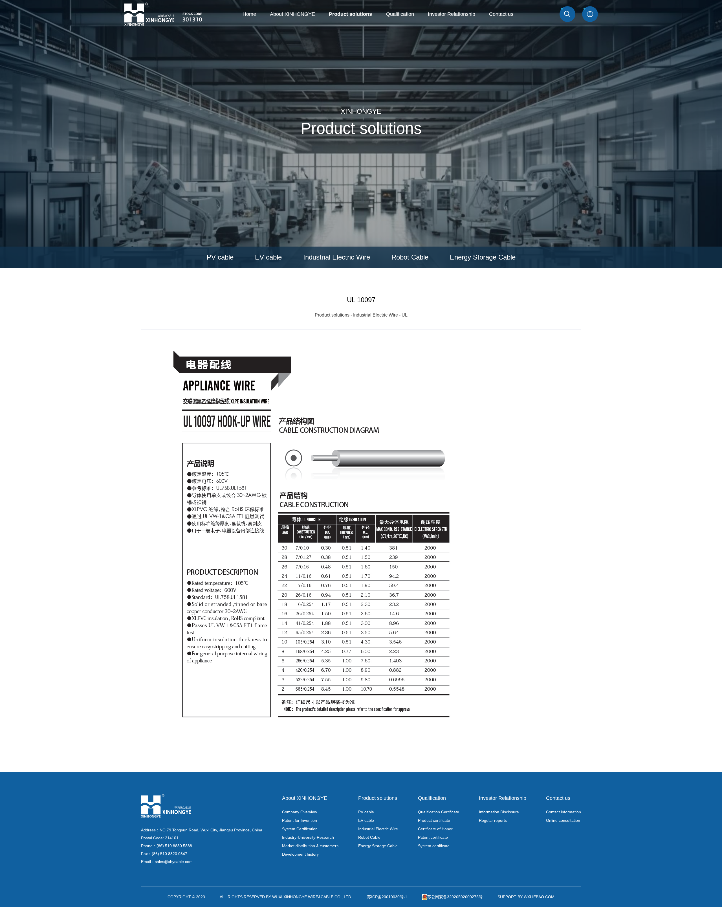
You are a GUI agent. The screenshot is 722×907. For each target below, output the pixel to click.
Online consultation (563, 820)
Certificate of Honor (435, 829)
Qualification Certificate (438, 812)
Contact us (501, 14)
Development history (300, 854)
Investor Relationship (451, 14)
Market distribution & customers (310, 846)
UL (405, 315)
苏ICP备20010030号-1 (387, 897)
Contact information (563, 812)
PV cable (220, 257)
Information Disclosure (499, 812)
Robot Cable (409, 257)
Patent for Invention (299, 820)
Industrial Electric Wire (336, 257)
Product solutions (350, 14)
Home (249, 14)
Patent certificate (433, 837)
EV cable (268, 257)
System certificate (434, 846)
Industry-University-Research (308, 837)
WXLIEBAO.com (539, 897)
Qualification (400, 14)
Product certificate (434, 820)
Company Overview (299, 812)
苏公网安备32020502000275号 (455, 897)
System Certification (300, 829)
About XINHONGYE (292, 14)
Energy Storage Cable (483, 257)
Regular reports (493, 820)
